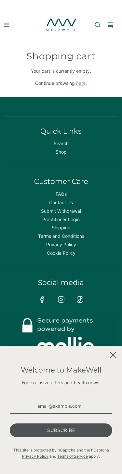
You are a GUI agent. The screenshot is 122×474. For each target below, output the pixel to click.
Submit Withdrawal (61, 211)
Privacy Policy (61, 244)
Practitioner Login (61, 219)
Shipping (61, 227)
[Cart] (110, 25)
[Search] (97, 25)
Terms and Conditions (61, 236)
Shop (61, 152)
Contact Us (61, 202)
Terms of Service (72, 456)
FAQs (61, 194)
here (81, 83)
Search (61, 143)
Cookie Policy (61, 253)
